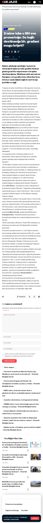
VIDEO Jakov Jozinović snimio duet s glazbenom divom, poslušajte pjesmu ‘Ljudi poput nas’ (21, 393)
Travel (11, 29)
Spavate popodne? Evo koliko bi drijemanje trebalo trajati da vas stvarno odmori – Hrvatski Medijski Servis (20, 420)
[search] (25, 2)
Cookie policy (14, 519)
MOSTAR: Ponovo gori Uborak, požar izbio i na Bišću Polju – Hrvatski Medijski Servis (13, 484)
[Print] (39, 296)
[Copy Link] (18, 51)
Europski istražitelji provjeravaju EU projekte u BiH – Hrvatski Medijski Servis (14, 457)
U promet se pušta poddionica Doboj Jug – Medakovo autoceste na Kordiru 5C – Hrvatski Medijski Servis (20, 374)
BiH (6, 29)
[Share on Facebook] (8, 51)
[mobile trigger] (39, 2)
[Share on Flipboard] (15, 51)
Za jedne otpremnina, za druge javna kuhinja (21, 400)
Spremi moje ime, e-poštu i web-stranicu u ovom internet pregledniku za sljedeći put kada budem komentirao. (20, 355)
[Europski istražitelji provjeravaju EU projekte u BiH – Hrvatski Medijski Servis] (35, 457)
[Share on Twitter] (11, 51)
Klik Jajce (9, 2)
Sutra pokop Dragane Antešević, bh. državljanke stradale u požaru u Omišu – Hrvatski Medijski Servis (21, 383)
